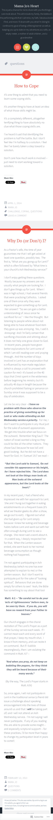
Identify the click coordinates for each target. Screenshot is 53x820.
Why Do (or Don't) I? (26, 240)
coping (25, 211)
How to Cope (26, 86)
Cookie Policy (9, 808)
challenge (14, 211)
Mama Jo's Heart (26, 6)
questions (36, 211)
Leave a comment (17, 215)
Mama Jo (12, 207)
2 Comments (14, 790)
